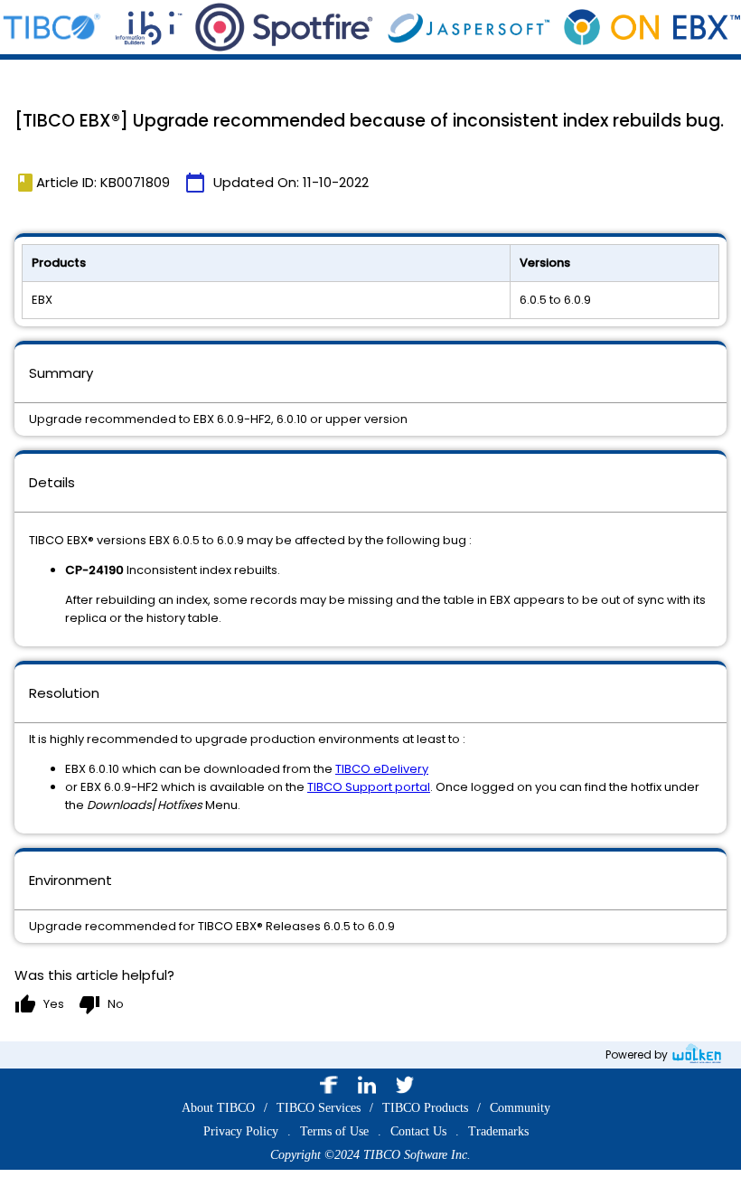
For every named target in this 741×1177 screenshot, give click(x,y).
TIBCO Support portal (368, 787)
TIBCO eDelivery (381, 768)
